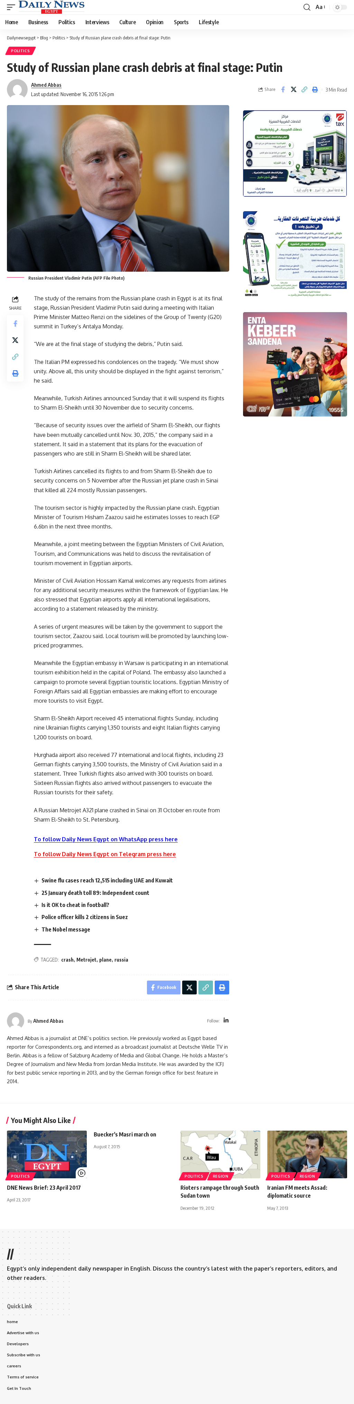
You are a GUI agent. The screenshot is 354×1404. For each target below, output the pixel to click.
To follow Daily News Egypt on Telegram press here (105, 854)
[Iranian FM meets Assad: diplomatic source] (307, 1155)
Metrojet (86, 960)
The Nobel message (65, 929)
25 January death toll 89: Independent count (95, 892)
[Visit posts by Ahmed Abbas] (15, 1021)
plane (105, 960)
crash (67, 960)
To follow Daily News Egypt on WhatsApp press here (106, 839)
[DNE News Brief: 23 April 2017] (47, 1155)
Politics (20, 51)
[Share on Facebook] (283, 89)
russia (121, 960)
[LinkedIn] (226, 1021)
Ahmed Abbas (46, 85)
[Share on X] (293, 89)
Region (221, 1176)
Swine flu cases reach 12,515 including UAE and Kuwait (107, 880)
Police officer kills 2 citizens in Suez (84, 917)
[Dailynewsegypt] (51, 7)
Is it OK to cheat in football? (75, 904)
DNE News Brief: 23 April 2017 (44, 1187)
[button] (13, 7)
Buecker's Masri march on (125, 1134)
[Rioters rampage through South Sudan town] (220, 1155)
